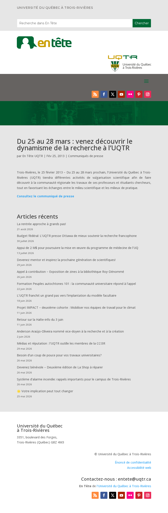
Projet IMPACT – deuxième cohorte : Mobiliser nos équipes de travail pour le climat (76, 307)
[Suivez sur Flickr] (130, 94)
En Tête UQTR (32, 156)
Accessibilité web (139, 468)
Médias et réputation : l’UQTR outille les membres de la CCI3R (61, 343)
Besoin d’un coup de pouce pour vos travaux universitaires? (59, 355)
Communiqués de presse (85, 156)
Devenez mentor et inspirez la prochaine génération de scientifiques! (66, 260)
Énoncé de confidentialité (133, 462)
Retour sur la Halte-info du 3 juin (40, 319)
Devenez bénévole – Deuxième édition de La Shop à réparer (60, 367)
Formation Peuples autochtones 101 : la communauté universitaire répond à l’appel (76, 284)
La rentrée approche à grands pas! (41, 224)
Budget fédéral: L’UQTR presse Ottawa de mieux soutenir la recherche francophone (77, 236)
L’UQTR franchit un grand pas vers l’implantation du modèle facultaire (66, 295)
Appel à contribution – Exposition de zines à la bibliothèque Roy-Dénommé (70, 272)
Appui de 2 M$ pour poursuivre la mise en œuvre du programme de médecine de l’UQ (77, 248)
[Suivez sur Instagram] (147, 94)
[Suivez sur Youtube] (121, 94)
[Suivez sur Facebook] (103, 94)
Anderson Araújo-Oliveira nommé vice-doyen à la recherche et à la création (70, 331)
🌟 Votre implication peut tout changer (45, 391)
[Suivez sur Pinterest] (138, 94)
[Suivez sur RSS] (95, 94)
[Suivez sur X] (112, 94)
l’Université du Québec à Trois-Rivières (124, 486)
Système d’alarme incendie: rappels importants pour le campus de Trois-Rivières (74, 379)
